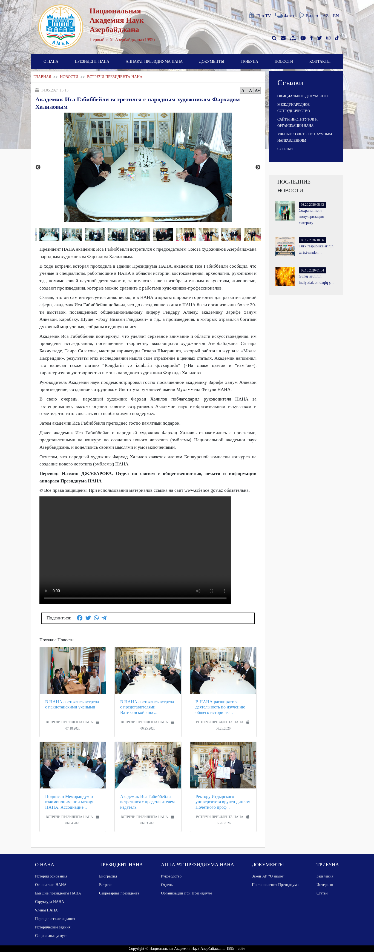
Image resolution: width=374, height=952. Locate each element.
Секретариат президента (119, 893)
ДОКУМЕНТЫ (211, 61)
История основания (51, 876)
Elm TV (263, 15)
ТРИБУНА (249, 61)
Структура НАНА (49, 901)
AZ (326, 15)
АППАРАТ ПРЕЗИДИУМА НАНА (154, 61)
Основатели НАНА (51, 884)
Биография (108, 876)
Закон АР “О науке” (268, 876)
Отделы (167, 884)
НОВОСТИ (284, 61)
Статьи (322, 893)
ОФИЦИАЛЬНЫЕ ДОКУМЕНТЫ (302, 96)
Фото (289, 15)
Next (258, 167)
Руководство (171, 876)
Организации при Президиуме (186, 893)
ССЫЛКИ (285, 149)
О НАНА (51, 61)
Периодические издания (55, 918)
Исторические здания (52, 927)
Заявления (325, 876)
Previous (38, 167)
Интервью (325, 884)
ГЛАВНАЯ (42, 77)
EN (336, 15)
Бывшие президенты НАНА (58, 893)
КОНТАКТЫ (319, 61)
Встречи (106, 884)
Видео (312, 15)
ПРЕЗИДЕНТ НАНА (92, 61)
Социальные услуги (51, 935)
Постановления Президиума (275, 884)
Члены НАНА (46, 910)
